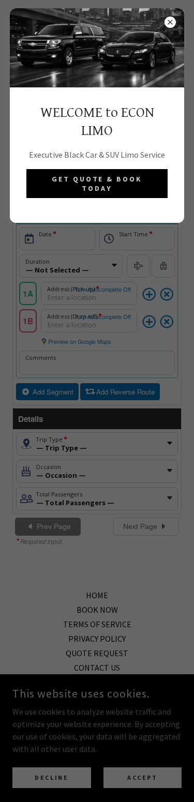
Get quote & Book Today (97, 183)
